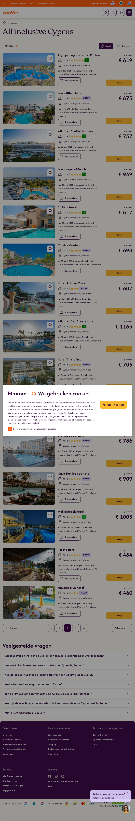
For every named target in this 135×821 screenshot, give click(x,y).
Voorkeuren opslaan (113, 404)
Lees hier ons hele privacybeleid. (23, 423)
